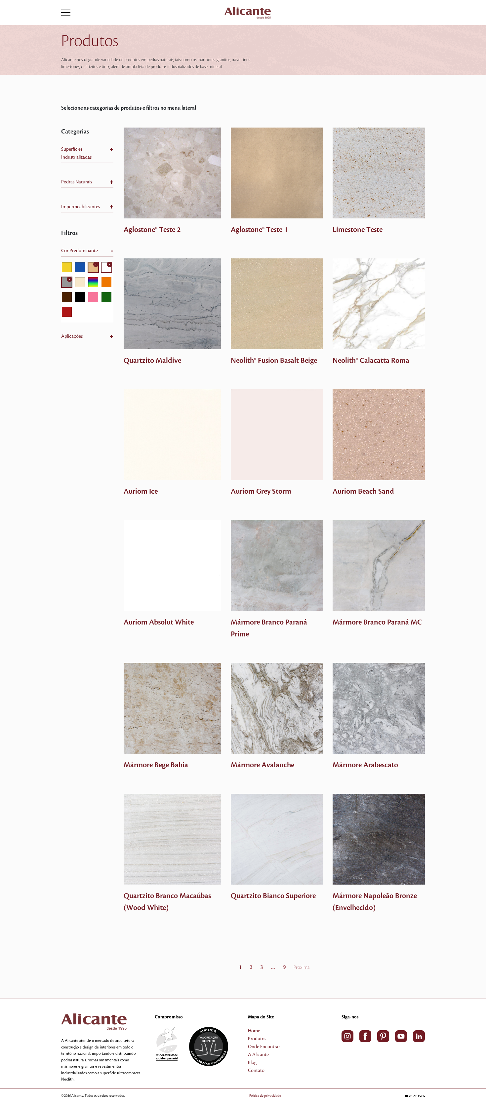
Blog (252, 1062)
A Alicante (258, 1054)
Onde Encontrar (264, 1046)
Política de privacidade (265, 1095)
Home (254, 1031)
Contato (256, 1070)
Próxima (301, 967)
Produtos (257, 1039)
